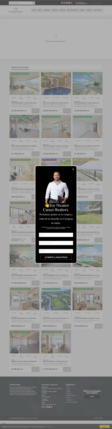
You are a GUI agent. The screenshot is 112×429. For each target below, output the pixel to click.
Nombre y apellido (43, 231)
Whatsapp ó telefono (44, 247)
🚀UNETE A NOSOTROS (56, 257)
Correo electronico (43, 239)
